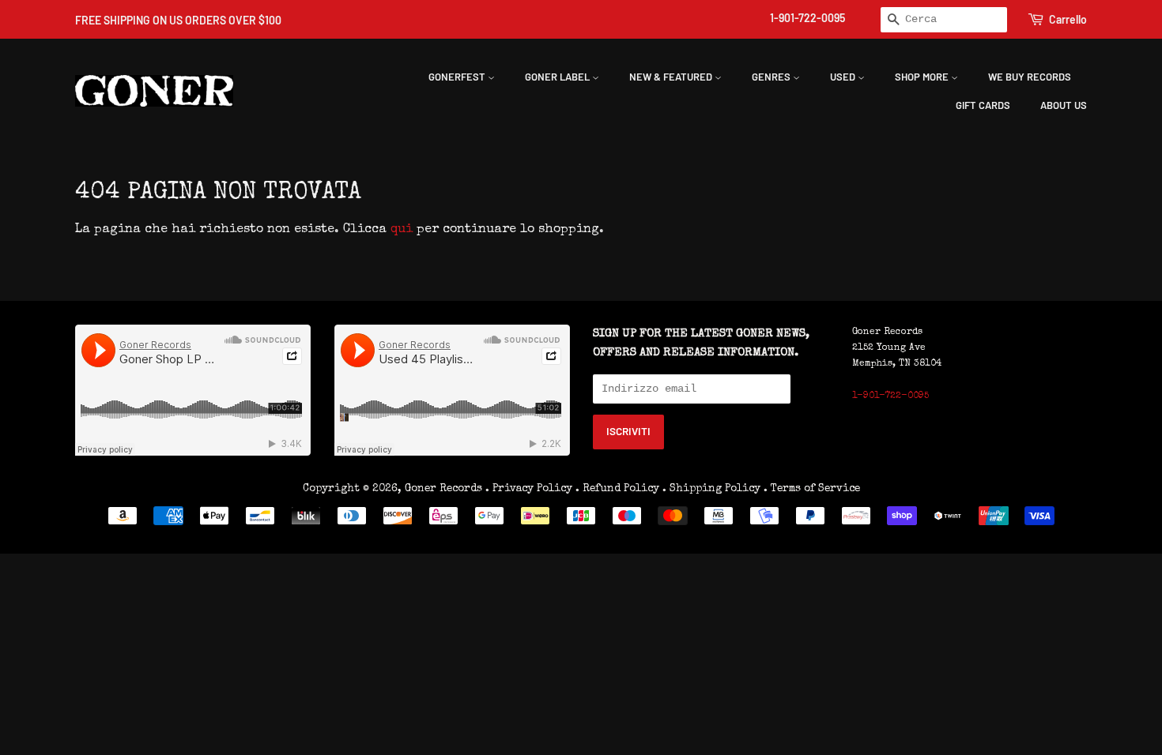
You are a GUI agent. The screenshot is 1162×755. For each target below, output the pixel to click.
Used (844, 76)
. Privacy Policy (528, 488)
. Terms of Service (812, 488)
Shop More (923, 76)
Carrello (1068, 19)
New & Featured (672, 76)
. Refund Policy (617, 488)
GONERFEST (458, 76)
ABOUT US (1063, 105)
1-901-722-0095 (807, 17)
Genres (772, 76)
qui (401, 229)
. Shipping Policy (711, 488)
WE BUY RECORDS (1029, 76)
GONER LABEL (558, 76)
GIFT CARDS (983, 105)
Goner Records (445, 488)
